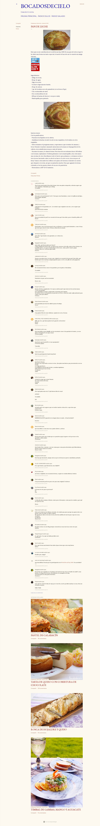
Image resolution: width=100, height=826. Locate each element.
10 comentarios (42, 813)
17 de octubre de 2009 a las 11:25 (41, 356)
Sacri (36, 543)
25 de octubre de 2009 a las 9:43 (41, 565)
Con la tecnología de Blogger (51, 821)
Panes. (17, 28)
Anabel (36, 434)
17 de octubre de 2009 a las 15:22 (41, 373)
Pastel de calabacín (44, 635)
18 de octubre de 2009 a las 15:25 (41, 441)
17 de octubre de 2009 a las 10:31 (41, 336)
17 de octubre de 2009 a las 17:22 (41, 385)
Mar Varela (37, 329)
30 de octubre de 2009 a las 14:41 (41, 589)
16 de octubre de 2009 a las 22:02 (41, 297)
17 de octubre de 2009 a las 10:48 (41, 348)
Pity (36, 471)
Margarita (37, 455)
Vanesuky (37, 340)
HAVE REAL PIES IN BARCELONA (43, 318)
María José (37, 510)
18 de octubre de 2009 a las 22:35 (41, 475)
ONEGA (37, 204)
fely (36, 405)
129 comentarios (42, 688)
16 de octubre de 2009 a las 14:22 (41, 190)
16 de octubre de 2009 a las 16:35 (41, 220)
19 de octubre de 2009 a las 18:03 (41, 539)
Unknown (37, 224)
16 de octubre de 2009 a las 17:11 (41, 239)
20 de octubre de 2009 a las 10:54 (41, 548)
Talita (36, 352)
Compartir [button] (18, 23)
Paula (36, 581)
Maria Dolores (38, 301)
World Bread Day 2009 (67, 562)
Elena (36, 426)
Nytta (36, 415)
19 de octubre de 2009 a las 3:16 (41, 483)
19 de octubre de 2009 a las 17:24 (41, 530)
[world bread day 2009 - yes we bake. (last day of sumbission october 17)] (35, 71)
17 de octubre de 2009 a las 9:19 (41, 325)
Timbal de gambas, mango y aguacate (56, 809)
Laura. (36, 215)
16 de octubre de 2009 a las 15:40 (41, 211)
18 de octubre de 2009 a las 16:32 (41, 451)
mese (36, 310)
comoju (37, 265)
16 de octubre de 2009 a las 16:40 (41, 229)
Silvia (36, 498)
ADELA (36, 359)
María (36, 389)
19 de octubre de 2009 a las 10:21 (41, 494)
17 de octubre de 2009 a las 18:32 (41, 412)
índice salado (58, 16)
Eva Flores (37, 487)
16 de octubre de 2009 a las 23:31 (41, 306)
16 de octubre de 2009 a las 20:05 (41, 261)
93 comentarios (42, 732)
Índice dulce (44, 16)
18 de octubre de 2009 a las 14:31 (41, 430)
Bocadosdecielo (45, 6)
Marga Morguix (38, 534)
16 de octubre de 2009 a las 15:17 (41, 200)
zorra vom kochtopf (39, 560)
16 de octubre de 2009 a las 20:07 (41, 272)
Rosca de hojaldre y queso (49, 729)
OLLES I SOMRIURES (40, 463)
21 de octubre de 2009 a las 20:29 (41, 556)
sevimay (37, 233)
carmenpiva (38, 194)
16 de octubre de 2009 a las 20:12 (41, 282)
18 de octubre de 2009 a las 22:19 (41, 467)
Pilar (36, 479)
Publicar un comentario (37, 592)
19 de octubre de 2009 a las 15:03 (41, 520)
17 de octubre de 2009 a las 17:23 (41, 401)
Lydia (36, 183)
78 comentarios (42, 638)
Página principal (29, 16)
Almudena (37, 524)
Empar (36, 286)
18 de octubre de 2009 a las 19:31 (41, 459)
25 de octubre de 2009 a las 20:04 (41, 577)
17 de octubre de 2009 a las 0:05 (41, 314)
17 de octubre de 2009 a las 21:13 (41, 422)
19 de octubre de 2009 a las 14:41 (41, 506)
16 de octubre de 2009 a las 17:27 (41, 252)
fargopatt (37, 243)
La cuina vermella (39, 552)
